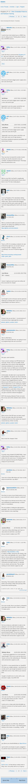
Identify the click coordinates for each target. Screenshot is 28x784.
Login (17, 6)
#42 (7, 293)
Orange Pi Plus (17, 387)
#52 (7, 544)
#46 (10, 409)
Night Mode (22, 780)
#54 (7, 600)
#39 (13, 217)
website (3, 322)
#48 (7, 449)
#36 (7, 151)
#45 (7, 351)
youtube (12, 322)
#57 (7, 688)
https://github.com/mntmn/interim (9, 228)
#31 (10, 29)
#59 (7, 737)
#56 (7, 646)
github (7, 322)
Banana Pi (6, 387)
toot (23, 590)
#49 (10, 472)
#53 (13, 576)
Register (22, 6)
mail (26, 590)
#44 (13, 332)
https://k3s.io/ (23, 743)
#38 (7, 192)
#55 (10, 619)
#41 (13, 266)
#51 (10, 521)
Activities (12, 6)
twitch (16, 322)
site (20, 590)
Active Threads (4, 6)
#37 (7, 172)
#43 (10, 312)
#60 (7, 759)
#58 (7, 718)
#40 (7, 238)
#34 (7, 92)
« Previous (11, 16)
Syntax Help (6, 780)
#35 (7, 118)
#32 (7, 49)
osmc (6, 764)
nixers (3, 2)
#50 (16, 489)
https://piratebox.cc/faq (13, 551)
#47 (7, 433)
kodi (2, 764)
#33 (7, 74)
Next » (25, 16)
